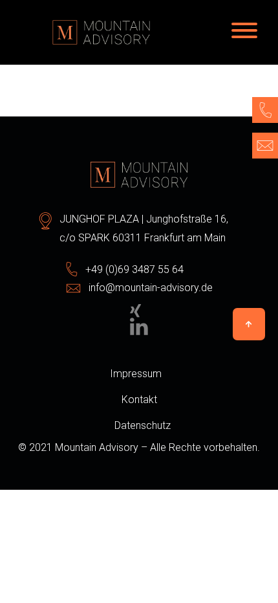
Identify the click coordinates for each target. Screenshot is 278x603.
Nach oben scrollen (249, 324)
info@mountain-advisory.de (151, 287)
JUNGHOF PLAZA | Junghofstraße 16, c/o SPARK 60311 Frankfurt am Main (143, 228)
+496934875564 (265, 110)
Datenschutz (142, 425)
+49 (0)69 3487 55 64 (134, 269)
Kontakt (139, 399)
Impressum (136, 373)
